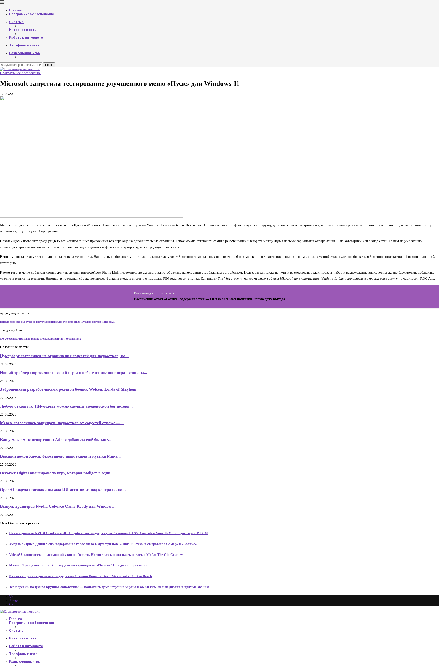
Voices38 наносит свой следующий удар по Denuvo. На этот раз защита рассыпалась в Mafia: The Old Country (96, 554)
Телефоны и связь (24, 45)
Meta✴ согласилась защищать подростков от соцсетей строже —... (62, 423)
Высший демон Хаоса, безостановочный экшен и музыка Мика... (60, 456)
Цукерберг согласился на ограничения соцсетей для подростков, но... (64, 356)
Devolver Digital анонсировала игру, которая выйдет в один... (57, 473)
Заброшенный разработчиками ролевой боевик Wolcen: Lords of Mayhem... (70, 389)
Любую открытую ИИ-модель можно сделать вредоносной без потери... (66, 406)
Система (16, 22)
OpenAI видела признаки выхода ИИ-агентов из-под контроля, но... (63, 489)
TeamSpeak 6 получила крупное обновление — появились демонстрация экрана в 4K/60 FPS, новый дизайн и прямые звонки (109, 587)
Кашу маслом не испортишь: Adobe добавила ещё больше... (56, 439)
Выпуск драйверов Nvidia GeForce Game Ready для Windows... (58, 506)
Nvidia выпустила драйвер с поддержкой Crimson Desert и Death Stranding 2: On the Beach (80, 576)
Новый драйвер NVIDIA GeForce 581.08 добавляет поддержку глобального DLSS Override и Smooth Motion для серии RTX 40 (108, 533)
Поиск (49, 65)
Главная (16, 10)
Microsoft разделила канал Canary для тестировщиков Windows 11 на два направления (78, 565)
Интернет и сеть (22, 30)
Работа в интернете (26, 38)
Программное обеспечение (31, 14)
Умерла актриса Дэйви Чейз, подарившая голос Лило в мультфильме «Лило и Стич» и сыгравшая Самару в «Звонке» (103, 544)
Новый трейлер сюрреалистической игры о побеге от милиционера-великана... (73, 372)
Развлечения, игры (24, 53)
